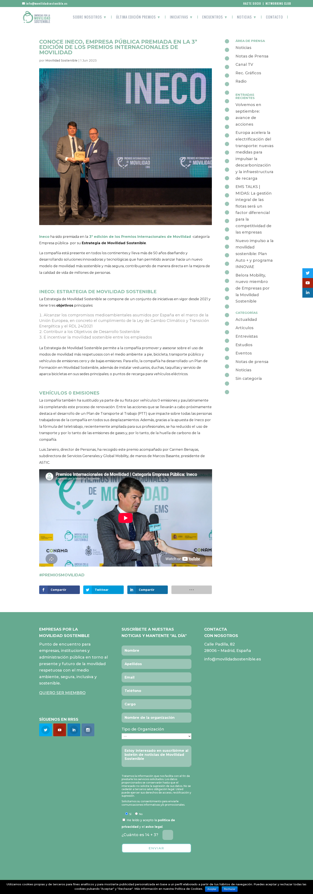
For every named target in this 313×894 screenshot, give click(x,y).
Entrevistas (246, 336)
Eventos (243, 353)
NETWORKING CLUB (278, 3)
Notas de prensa (251, 361)
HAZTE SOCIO (252, 3)
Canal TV (244, 64)
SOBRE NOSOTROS (90, 17)
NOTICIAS (247, 17)
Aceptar (211, 889)
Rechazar (229, 889)
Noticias (243, 47)
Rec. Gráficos (248, 73)
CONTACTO (274, 17)
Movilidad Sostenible (61, 60)
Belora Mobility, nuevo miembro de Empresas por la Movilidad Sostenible (252, 288)
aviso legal (153, 827)
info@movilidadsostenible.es (232, 659)
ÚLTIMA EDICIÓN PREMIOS (138, 17)
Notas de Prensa (251, 56)
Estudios (243, 345)
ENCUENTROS (215, 17)
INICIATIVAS (181, 17)
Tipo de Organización (143, 729)
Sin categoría (248, 378)
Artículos (244, 328)
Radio (241, 81)
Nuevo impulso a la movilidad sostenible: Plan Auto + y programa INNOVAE (254, 253)
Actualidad (246, 319)
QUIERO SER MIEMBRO (62, 692)
